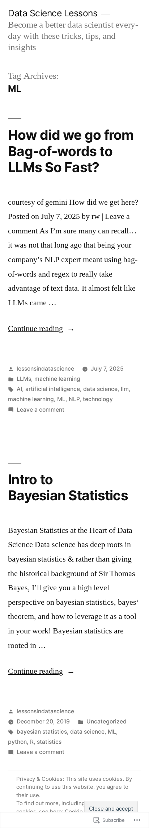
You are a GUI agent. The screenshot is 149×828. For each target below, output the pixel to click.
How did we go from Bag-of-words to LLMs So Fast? (71, 151)
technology (98, 399)
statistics (49, 741)
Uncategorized (106, 721)
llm (125, 389)
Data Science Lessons (52, 13)
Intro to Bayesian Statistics (68, 487)
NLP (74, 399)
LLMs (24, 378)
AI (19, 389)
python (17, 741)
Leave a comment (40, 409)
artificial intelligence (52, 389)
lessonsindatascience (45, 368)
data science (100, 389)
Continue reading (35, 328)
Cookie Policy (82, 811)
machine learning (57, 378)
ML (61, 399)
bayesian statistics (42, 731)
